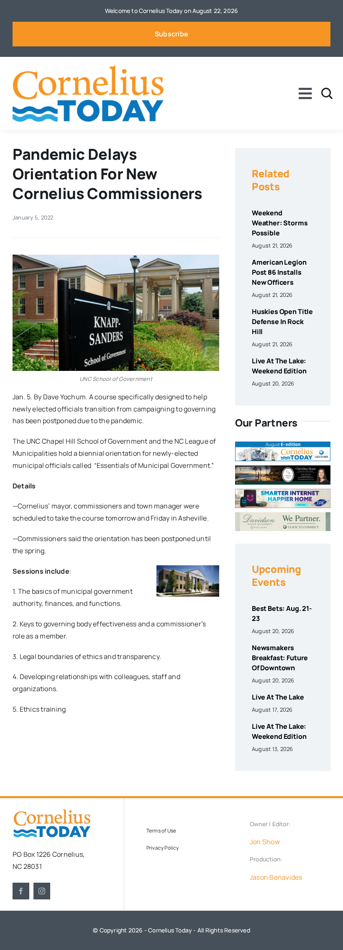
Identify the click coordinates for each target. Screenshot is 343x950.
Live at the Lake (278, 697)
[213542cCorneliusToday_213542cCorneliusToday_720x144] (282, 492)
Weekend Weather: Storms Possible (280, 223)
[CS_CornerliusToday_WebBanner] (282, 468)
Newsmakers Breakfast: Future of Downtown (280, 657)
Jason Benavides (276, 877)
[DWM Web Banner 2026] (282, 515)
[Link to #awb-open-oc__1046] (327, 93)
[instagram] (41, 891)
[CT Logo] (88, 68)
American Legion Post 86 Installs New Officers (279, 272)
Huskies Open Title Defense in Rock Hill (282, 321)
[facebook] (21, 891)
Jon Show (265, 841)
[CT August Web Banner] (282, 444)
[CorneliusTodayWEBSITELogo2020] (52, 812)
